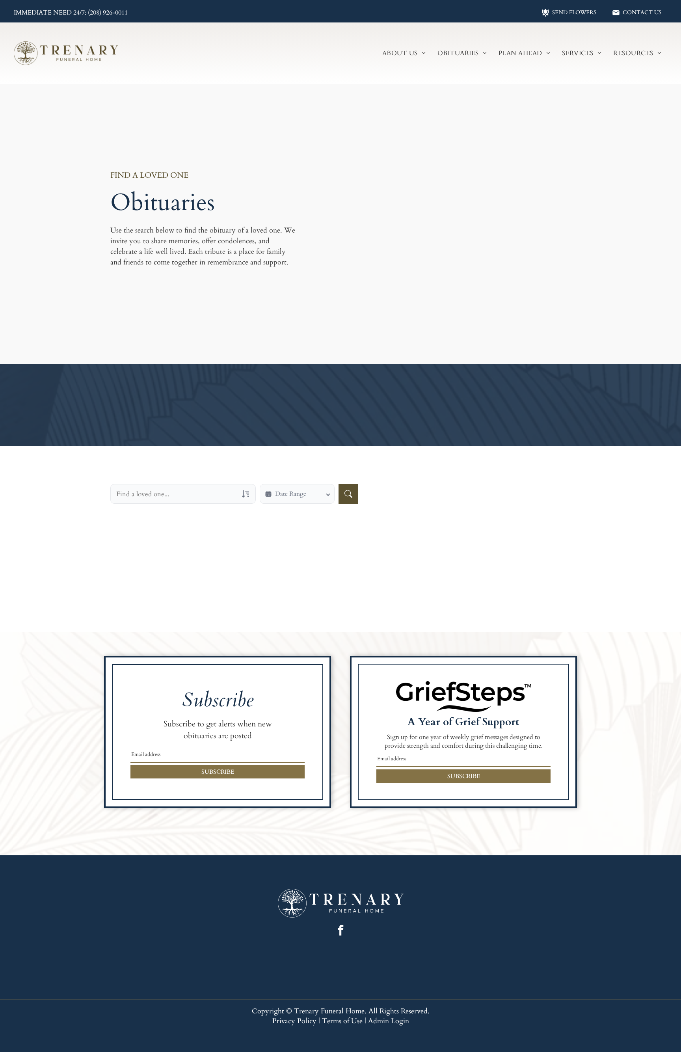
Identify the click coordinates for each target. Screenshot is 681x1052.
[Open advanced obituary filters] (245, 493)
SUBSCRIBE (217, 772)
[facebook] (340, 931)
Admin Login (388, 1021)
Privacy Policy (294, 1021)
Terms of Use (342, 1021)
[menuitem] (404, 53)
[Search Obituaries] (348, 494)
